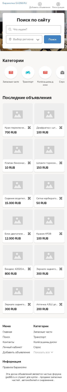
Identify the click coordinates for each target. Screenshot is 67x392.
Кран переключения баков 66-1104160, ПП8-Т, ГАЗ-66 (18, 127)
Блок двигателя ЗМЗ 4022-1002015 (18, 234)
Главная (7, 331)
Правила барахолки (14, 367)
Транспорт (40, 337)
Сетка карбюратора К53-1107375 (50, 198)
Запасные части (43, 331)
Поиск (52, 39)
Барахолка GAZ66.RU (15, 3)
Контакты (8, 342)
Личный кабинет (12, 347)
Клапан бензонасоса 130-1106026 (18, 163)
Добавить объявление (16, 352)
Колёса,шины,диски (45, 342)
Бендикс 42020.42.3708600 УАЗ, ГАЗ (18, 269)
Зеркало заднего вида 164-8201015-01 (18, 304)
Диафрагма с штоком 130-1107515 (50, 127)
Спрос (37, 347)
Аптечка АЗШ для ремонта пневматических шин (50, 304)
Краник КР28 (43, 234)
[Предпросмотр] (29, 127)
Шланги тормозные (47, 163)
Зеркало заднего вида (49, 269)
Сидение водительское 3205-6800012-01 (18, 198)
